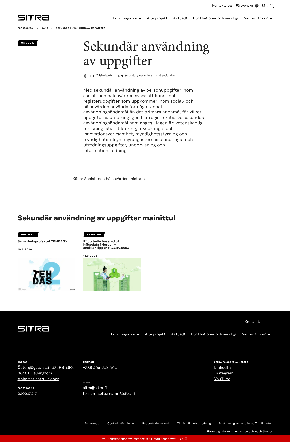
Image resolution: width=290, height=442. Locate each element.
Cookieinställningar (120, 423)
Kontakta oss (222, 5)
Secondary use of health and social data (150, 75)
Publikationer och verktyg (215, 18)
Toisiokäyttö (104, 75)
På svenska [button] (244, 5)
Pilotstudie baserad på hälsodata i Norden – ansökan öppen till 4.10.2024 (106, 245)
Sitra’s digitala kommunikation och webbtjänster (239, 431)
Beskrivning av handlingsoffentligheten (245, 423)
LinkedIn (222, 368)
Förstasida (25, 28)
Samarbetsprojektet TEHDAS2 (42, 241)
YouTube (222, 379)
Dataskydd (92, 423)
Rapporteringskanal (155, 423)
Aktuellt (180, 18)
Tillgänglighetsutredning (194, 423)
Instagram (224, 373)
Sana (45, 28)
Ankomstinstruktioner (38, 379)
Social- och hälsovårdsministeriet (115, 179)
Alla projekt (157, 18)
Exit (180, 439)
